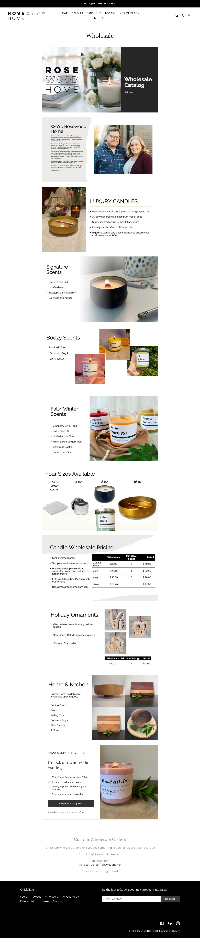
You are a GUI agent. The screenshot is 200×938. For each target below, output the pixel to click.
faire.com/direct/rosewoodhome (100, 865)
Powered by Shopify (169, 931)
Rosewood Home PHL (148, 931)
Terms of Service (51, 901)
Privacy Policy (71, 896)
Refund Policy (28, 901)
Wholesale (51, 896)
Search (24, 896)
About (37, 896)
